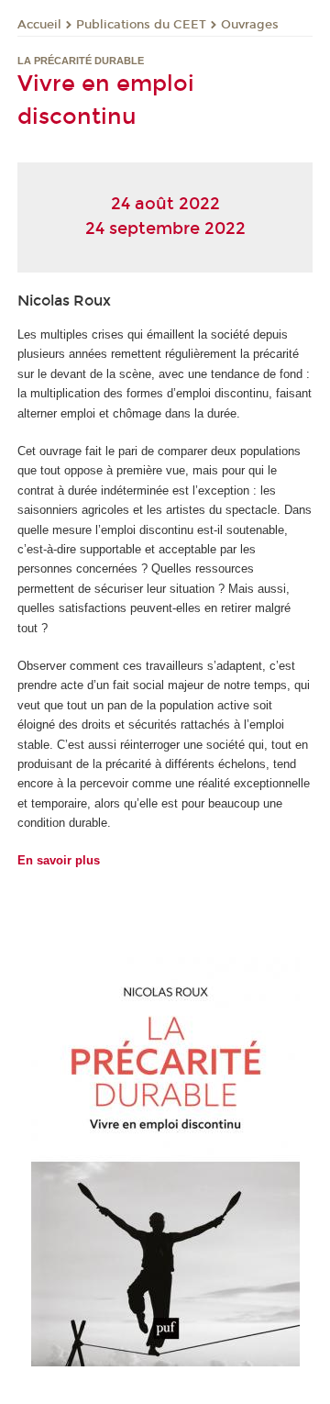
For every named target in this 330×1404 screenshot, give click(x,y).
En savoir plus (58, 860)
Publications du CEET (141, 24)
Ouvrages (250, 24)
